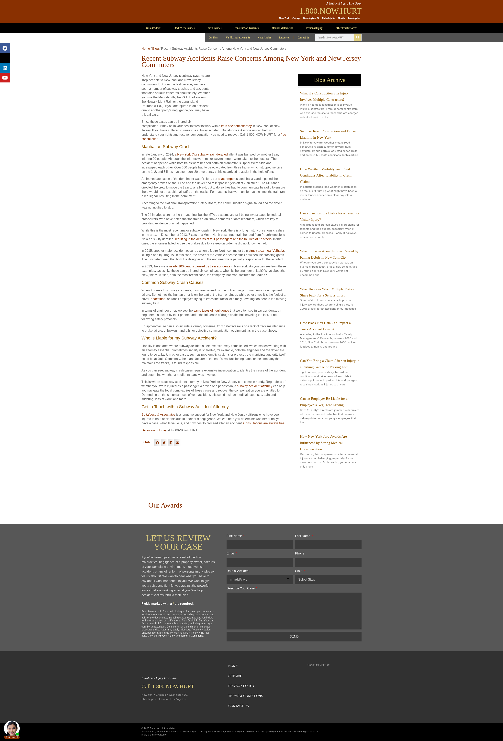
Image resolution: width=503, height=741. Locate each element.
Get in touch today (154, 430)
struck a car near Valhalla (266, 250)
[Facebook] (5, 48)
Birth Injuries (214, 28)
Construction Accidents (247, 28)
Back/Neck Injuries (184, 28)
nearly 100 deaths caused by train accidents (199, 266)
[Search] (357, 37)
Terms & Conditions (192, 635)
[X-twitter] (5, 58)
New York (284, 18)
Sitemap (235, 676)
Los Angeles (354, 18)
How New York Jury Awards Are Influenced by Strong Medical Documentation (323, 443)
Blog (155, 48)
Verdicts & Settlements (238, 37)
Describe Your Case (241, 588)
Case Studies (264, 37)
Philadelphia (328, 18)
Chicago (296, 18)
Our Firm (213, 37)
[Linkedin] (5, 68)
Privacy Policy (166, 635)
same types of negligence (211, 310)
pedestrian (158, 299)
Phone (299, 553)
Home (145, 48)
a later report (226, 178)
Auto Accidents (153, 28)
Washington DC (311, 18)
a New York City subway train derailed (201, 154)
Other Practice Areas (346, 28)
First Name (235, 536)
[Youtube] (5, 77)
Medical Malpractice (282, 28)
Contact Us (303, 37)
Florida (341, 18)
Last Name (303, 536)
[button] (157, 442)
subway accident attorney (254, 386)
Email (231, 553)
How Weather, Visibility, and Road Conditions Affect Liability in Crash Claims (326, 175)
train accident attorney (236, 126)
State (299, 571)
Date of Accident (238, 571)
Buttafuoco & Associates (158, 414)
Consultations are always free (264, 423)
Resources (284, 37)
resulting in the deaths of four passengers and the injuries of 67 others (223, 239)
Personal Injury (314, 28)
